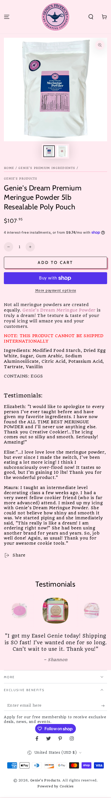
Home (9, 168)
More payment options (55, 290)
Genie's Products (20, 178)
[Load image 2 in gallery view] (62, 151)
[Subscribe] (104, 705)
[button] (91, 16)
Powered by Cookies (55, 786)
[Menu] (6, 16)
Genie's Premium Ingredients (46, 168)
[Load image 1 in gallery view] (49, 151)
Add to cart (55, 262)
